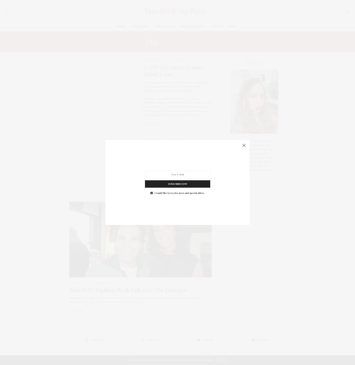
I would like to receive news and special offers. (179, 193)
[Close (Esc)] (244, 145)
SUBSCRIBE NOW (177, 183)
